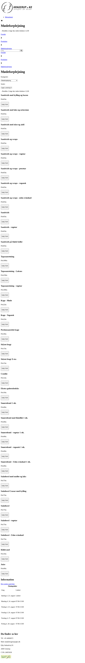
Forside (3, 34)
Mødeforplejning (6, 48)
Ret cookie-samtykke (8, 584)
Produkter (4, 41)
